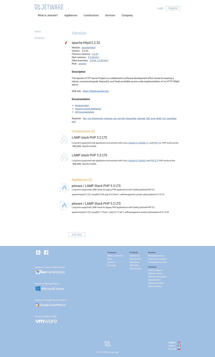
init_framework (95, 118)
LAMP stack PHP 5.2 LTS (89, 137)
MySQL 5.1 (144, 143)
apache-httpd (88, 47)
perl (74, 121)
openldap (171, 118)
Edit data (77, 234)
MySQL (142, 160)
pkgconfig (131, 118)
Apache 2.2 (133, 143)
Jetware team (113, 352)
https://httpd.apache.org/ (96, 91)
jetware (77, 186)
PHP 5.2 (157, 143)
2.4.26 (93, 60)
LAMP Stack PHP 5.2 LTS (103, 203)
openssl (141, 118)
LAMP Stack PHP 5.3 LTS (103, 186)
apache (82, 63)
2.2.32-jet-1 (93, 57)
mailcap (108, 118)
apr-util (121, 118)
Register (173, 8)
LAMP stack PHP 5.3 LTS (89, 155)
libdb (158, 118)
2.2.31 (95, 54)
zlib (148, 118)
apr (115, 118)
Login (160, 8)
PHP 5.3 (154, 160)
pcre (153, 118)
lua (164, 118)
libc (85, 118)
